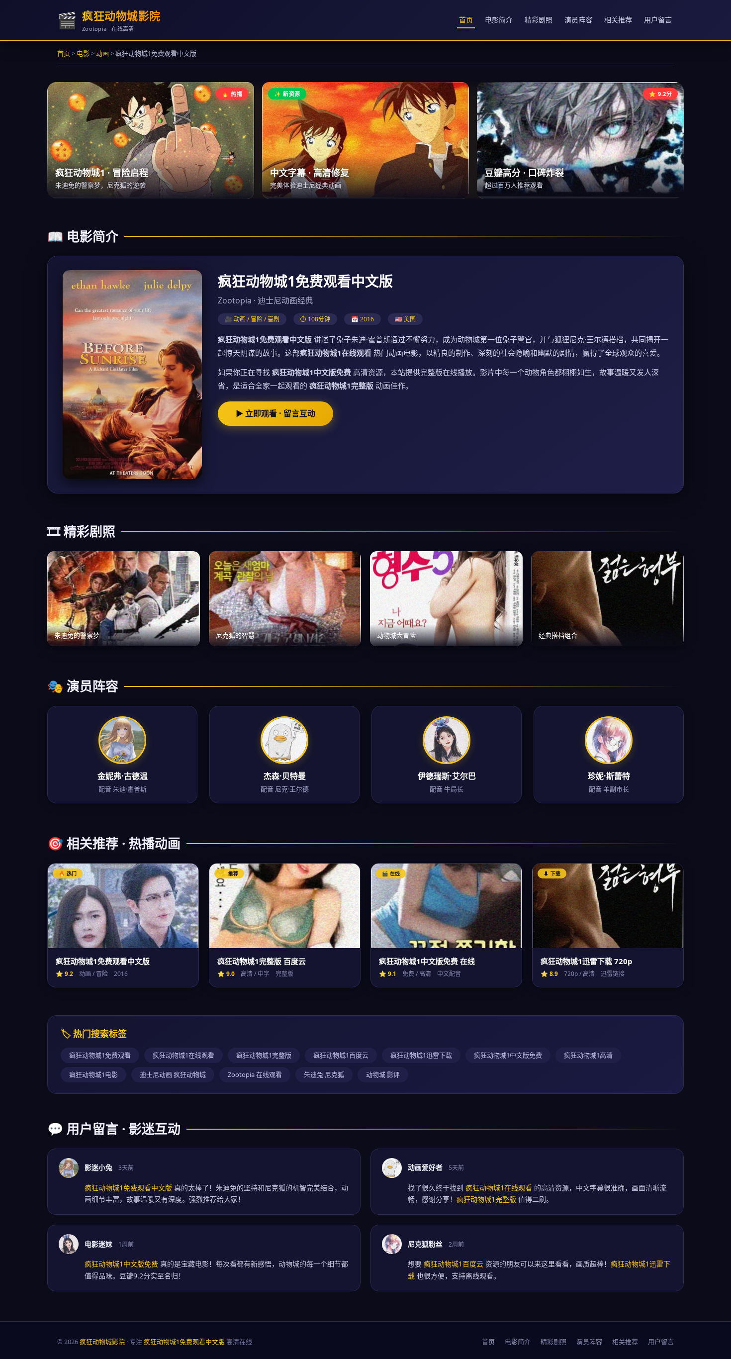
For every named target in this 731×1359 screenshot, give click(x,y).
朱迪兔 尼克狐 (324, 1074)
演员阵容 (578, 19)
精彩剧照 (538, 19)
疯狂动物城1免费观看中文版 (184, 1341)
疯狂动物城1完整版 (263, 1055)
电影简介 (499, 19)
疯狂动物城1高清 (588, 1055)
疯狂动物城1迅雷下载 (421, 1055)
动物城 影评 (383, 1074)
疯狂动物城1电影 (93, 1074)
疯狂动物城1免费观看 (100, 1055)
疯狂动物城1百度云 (340, 1055)
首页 (466, 19)
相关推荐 (618, 19)
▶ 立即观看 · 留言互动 (275, 413)
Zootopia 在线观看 (255, 1074)
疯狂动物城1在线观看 (183, 1055)
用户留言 (658, 19)
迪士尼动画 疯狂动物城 (173, 1074)
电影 (83, 53)
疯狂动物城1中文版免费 (508, 1055)
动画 (102, 53)
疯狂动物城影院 (102, 1341)
